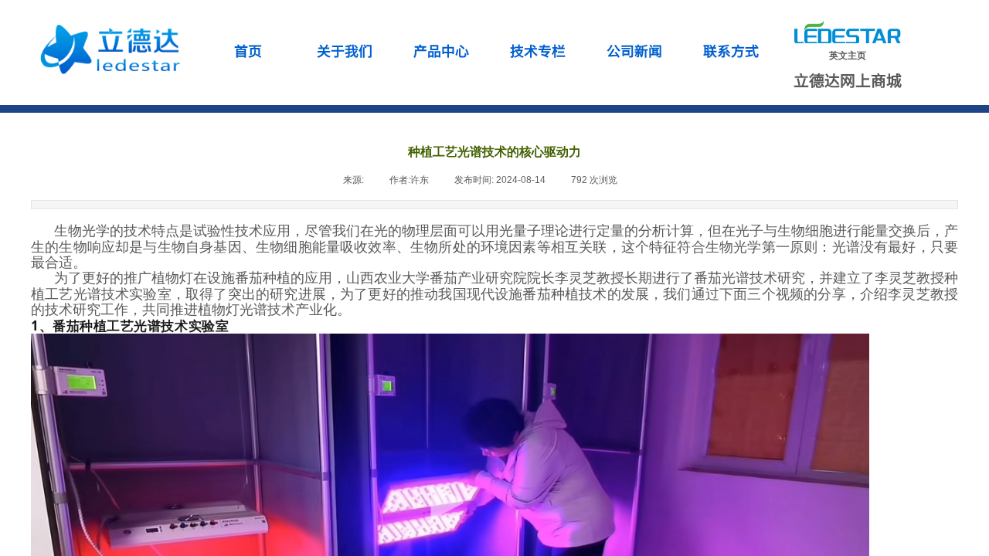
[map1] (106, 46)
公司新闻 (634, 50)
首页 (248, 50)
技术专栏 (538, 50)
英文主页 (847, 55)
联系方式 (731, 50)
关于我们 (344, 50)
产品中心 (441, 50)
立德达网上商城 (848, 80)
